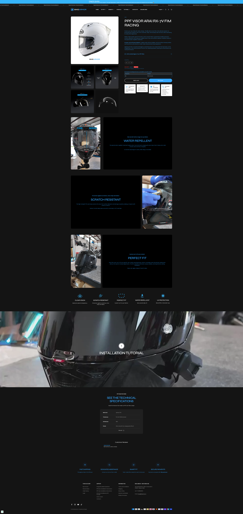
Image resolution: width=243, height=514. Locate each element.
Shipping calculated (134, 68)
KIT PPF (103, 9)
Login (84, 493)
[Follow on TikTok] (81, 504)
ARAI (125, 17)
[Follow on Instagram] (75, 504)
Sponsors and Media (123, 493)
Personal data (86, 488)
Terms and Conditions (124, 486)
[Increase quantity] (131, 62)
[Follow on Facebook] (72, 504)
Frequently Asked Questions (103, 486)
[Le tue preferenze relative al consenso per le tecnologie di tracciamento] (2, 512)
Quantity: (127, 60)
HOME (97, 9)
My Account (85, 486)
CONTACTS (135, 9)
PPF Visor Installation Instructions (104, 491)
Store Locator (100, 496)
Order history (86, 491)
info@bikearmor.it (142, 494)
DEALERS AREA (143, 9)
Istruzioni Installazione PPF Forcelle (103, 494)
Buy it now (160, 80)
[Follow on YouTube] (78, 504)
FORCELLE (119, 9)
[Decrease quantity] (126, 62)
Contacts (99, 499)
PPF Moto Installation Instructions (104, 488)
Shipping (120, 488)
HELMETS (111, 9)
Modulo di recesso (123, 495)
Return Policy (122, 491)
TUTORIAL (126, 9)
